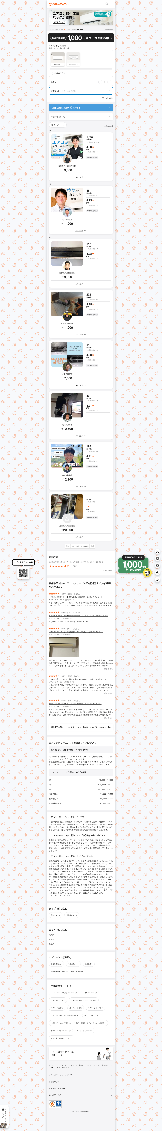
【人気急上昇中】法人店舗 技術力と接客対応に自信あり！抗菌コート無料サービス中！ (79, 679)
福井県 (51, 934)
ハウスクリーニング (91, 1015)
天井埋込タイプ (71, 915)
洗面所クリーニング (58, 1000)
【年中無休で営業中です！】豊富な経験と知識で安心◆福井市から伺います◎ (75, 597)
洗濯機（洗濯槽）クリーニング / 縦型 (83, 1000)
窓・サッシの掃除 (75, 1008)
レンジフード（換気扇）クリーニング (64, 992)
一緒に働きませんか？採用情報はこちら (4, 1114)
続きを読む (108, 668)
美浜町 (51, 944)
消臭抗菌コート (73, 964)
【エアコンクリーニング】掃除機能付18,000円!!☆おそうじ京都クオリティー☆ (76, 632)
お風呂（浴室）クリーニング (61, 1030)
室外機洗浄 (89, 964)
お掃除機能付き (56, 964)
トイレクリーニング (90, 992)
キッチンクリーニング (84, 1030)
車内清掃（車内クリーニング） (61, 1038)
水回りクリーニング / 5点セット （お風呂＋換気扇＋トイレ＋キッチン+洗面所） (78, 1023)
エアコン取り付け (57, 1008)
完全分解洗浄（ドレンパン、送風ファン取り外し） (68, 971)
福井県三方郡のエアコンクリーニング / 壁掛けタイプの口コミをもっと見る (81, 727)
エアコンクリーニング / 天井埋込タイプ (64, 1015)
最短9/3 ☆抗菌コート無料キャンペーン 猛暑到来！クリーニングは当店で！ (75, 704)
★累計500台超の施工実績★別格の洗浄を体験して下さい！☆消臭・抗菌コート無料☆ (78, 616)
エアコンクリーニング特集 (59, 895)
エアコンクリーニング (95, 1008)
